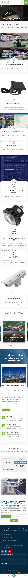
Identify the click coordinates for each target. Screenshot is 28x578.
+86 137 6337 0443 (8, 537)
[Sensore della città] (14, 87)
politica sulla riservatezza (17, 570)
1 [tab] (11, 345)
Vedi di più (5, 516)
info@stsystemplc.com (12, 540)
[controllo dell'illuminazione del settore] (14, 168)
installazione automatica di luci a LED (14, 239)
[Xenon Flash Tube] (14, 252)
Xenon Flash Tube (14, 257)
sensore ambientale (14, 299)
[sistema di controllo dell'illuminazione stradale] (14, 46)
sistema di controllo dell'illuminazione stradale (14, 63)
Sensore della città (13, 104)
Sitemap (6, 570)
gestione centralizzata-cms (13, 132)
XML (10, 570)
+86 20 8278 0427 (9, 534)
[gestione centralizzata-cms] (14, 121)
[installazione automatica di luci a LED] (14, 215)
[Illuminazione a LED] (14, 142)
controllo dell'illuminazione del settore (13, 192)
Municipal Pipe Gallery (11, 502)
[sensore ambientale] (14, 280)
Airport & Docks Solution (12, 478)
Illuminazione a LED (13, 145)
